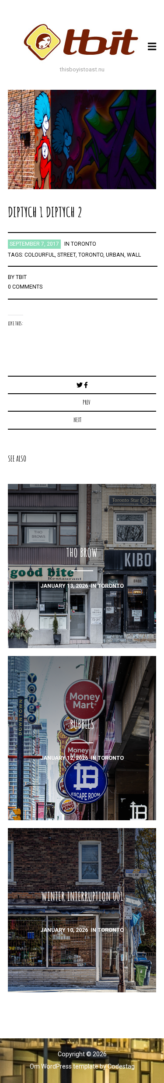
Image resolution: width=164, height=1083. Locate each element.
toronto (83, 244)
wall (134, 255)
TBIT (21, 277)
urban (115, 255)
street (66, 255)
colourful (39, 255)
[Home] (82, 42)
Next (77, 419)
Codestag (121, 1066)
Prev (87, 402)
